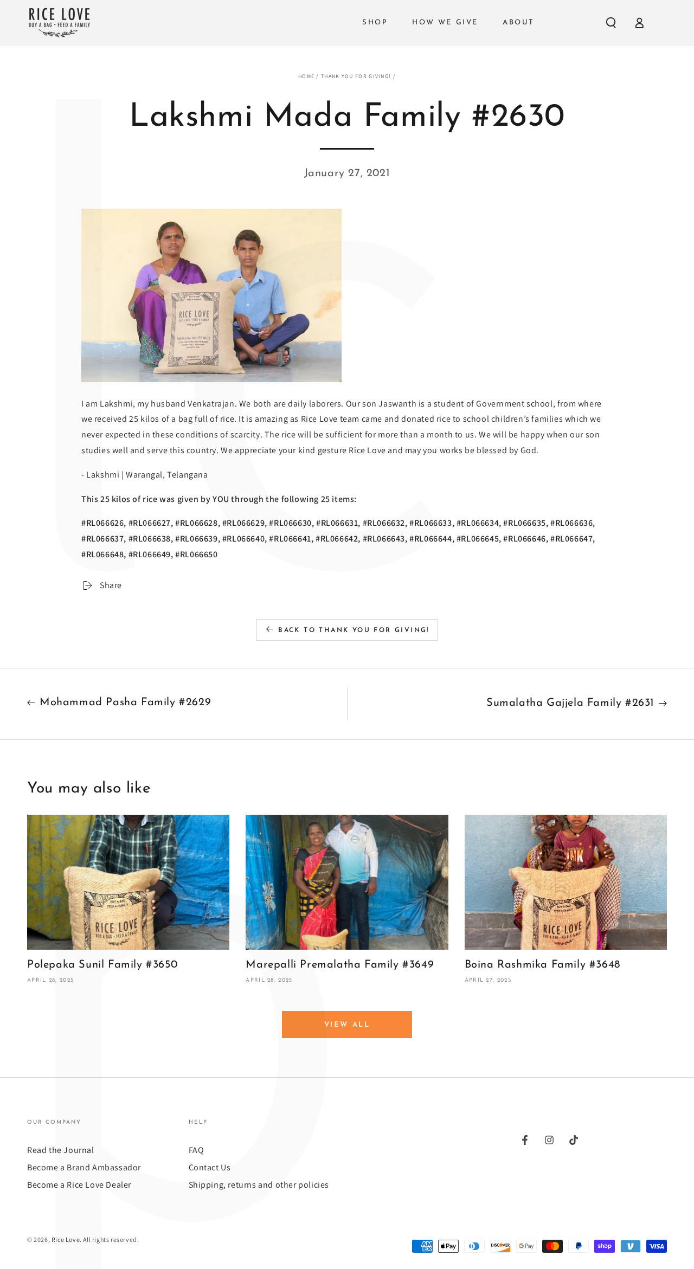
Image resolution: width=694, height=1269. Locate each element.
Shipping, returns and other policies (259, 1184)
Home (306, 76)
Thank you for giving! (356, 76)
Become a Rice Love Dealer (79, 1184)
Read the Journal (60, 1150)
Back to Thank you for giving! (353, 630)
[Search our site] (611, 23)
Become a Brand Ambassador (84, 1167)
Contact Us (210, 1167)
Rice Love (66, 1239)
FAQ (196, 1150)
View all (347, 1024)
